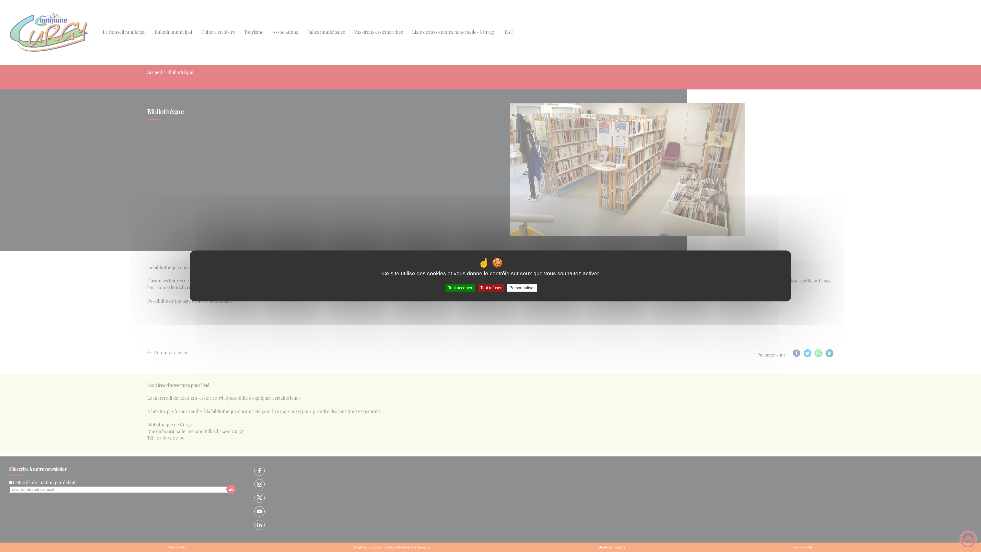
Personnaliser (522, 288)
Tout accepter (460, 288)
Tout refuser (490, 288)
